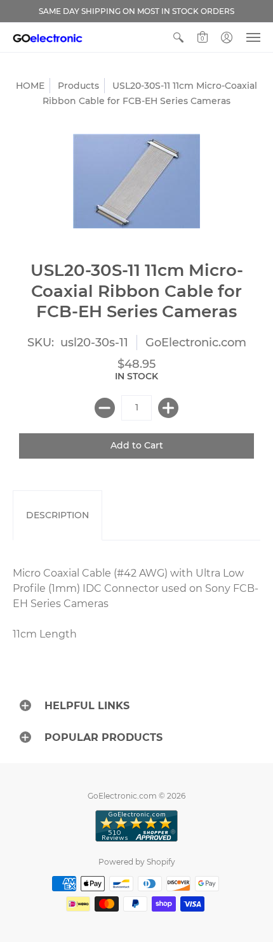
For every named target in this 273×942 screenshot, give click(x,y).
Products (78, 85)
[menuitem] (178, 37)
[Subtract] (105, 408)
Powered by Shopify (136, 862)
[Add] (168, 408)
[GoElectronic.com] (48, 37)
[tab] (57, 515)
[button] (178, 37)
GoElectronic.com (195, 343)
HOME (30, 85)
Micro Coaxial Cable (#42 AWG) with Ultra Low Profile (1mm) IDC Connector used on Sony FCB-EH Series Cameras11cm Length (135, 603)
